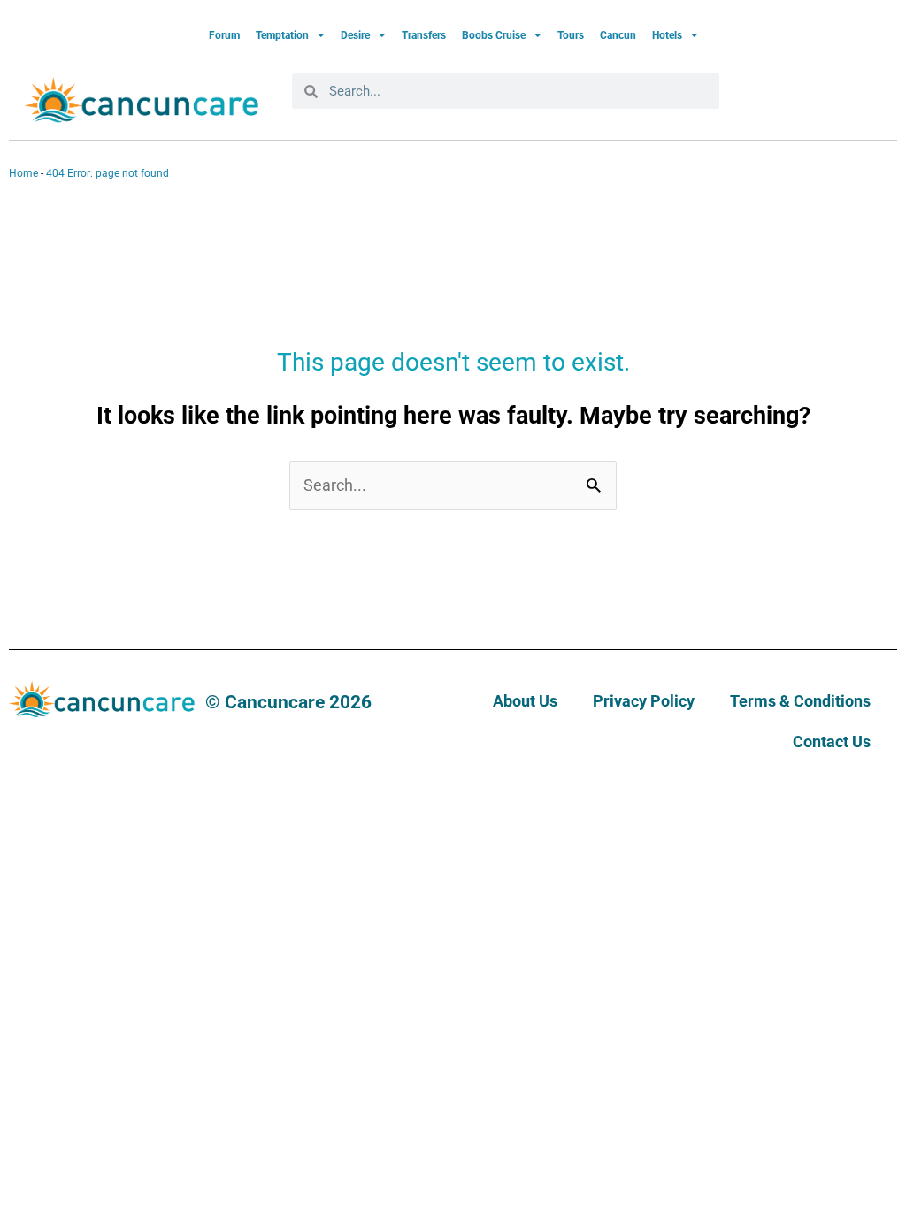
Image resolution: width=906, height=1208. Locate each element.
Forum (224, 35)
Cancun (618, 35)
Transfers (424, 35)
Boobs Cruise (494, 35)
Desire (355, 35)
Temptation (282, 35)
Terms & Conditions (800, 701)
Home (23, 173)
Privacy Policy (644, 701)
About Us (525, 701)
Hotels (667, 35)
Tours (570, 35)
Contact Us (832, 741)
